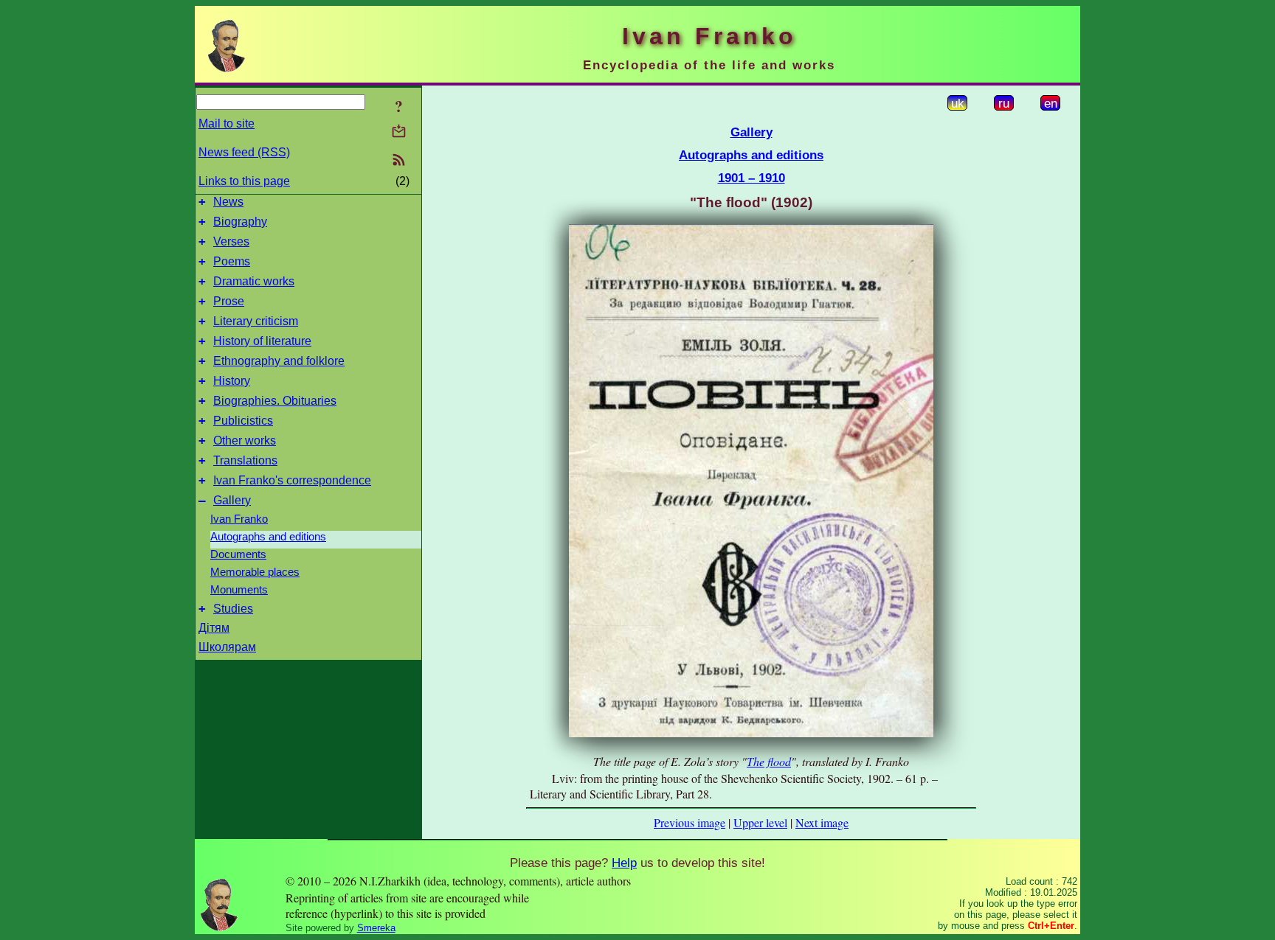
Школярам (227, 647)
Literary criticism (255, 321)
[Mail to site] (399, 131)
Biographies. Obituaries (274, 400)
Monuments (239, 590)
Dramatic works (253, 281)
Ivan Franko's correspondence (292, 480)
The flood (769, 761)
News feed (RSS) (244, 152)
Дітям (213, 628)
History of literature (262, 341)
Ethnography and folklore (279, 361)
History (231, 381)
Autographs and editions (268, 537)
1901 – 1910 (751, 177)
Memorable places (255, 572)
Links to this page (244, 181)
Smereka (376, 927)
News (228, 201)
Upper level (760, 822)
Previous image (689, 822)
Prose (228, 301)
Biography (240, 221)
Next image (822, 822)
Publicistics (243, 420)
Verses (231, 241)
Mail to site (226, 123)
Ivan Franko (239, 519)
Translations (245, 460)
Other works (244, 440)
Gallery (232, 500)
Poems (231, 261)
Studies (233, 608)
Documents (238, 554)
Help (624, 862)
